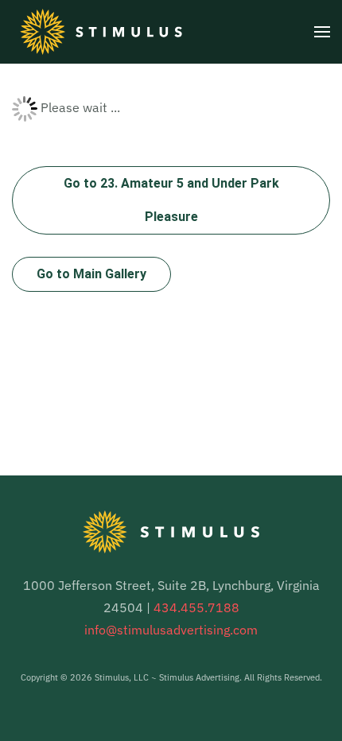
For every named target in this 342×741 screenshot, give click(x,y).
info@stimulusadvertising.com (171, 630)
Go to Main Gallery (91, 273)
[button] (322, 32)
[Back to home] (101, 32)
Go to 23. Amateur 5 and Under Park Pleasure (171, 200)
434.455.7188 (196, 607)
